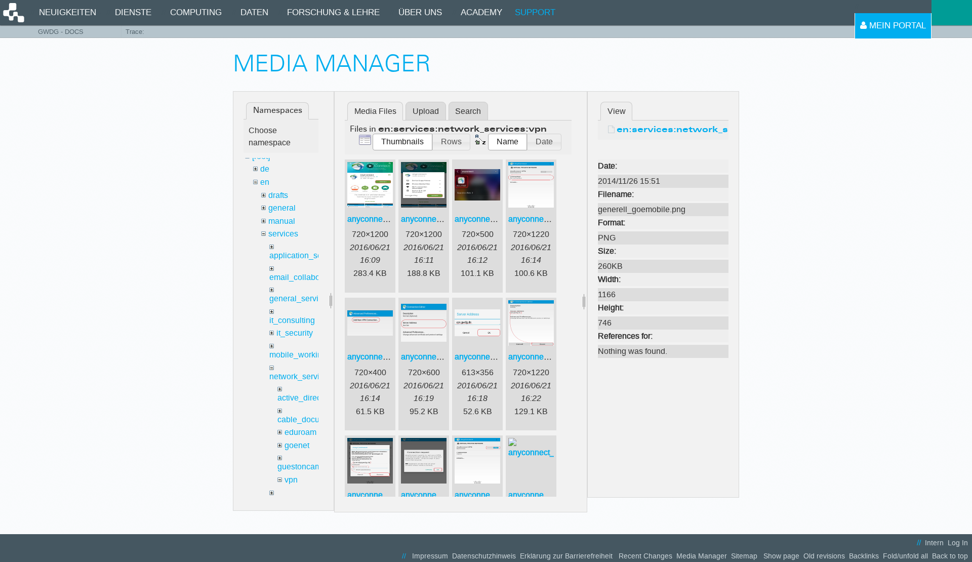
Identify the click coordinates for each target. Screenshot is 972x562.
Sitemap (744, 556)
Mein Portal (896, 25)
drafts (278, 195)
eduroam (300, 432)
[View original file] (663, 150)
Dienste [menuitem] (133, 12)
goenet (297, 445)
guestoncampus (306, 466)
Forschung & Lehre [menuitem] (333, 12)
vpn (291, 479)
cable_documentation (316, 419)
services (283, 233)
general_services (300, 298)
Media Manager (701, 556)
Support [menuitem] (535, 12)
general (282, 208)
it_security (294, 333)
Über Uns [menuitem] (420, 12)
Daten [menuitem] (254, 12)
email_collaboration (304, 277)
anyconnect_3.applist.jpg (499, 219)
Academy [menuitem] (481, 12)
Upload (426, 111)
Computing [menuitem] (196, 12)
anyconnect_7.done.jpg (550, 356)
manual (281, 221)
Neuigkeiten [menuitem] (67, 12)
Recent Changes (645, 556)
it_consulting (292, 320)
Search (468, 111)
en (264, 182)
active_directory (305, 397)
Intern (934, 543)
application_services (306, 255)
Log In (958, 543)
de (264, 169)
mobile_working (298, 354)
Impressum (430, 556)
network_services (300, 376)
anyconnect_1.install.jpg (390, 219)
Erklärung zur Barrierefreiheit (566, 556)
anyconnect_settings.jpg (551, 495)
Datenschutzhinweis (484, 556)
